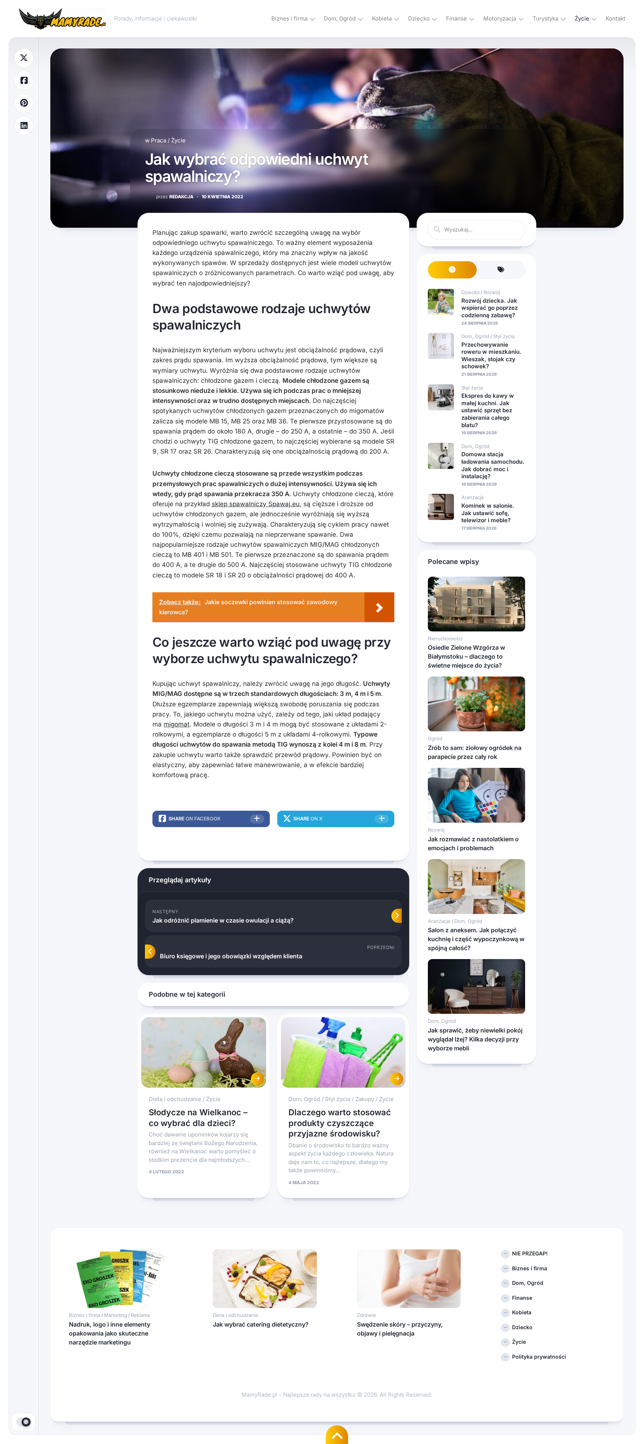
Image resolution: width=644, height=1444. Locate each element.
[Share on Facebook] (24, 80)
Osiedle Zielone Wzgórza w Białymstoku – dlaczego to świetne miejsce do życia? (466, 656)
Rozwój (491, 292)
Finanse (456, 18)
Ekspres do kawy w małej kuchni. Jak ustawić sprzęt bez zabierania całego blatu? (487, 410)
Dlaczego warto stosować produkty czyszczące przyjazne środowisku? (339, 1122)
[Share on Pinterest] (24, 103)
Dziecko (419, 18)
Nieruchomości (445, 638)
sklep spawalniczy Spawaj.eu (256, 504)
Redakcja (174, 196)
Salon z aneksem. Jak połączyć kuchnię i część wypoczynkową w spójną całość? (476, 939)
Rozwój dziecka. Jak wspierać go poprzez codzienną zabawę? (489, 308)
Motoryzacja (499, 18)
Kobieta (382, 18)
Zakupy (364, 1099)
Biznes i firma (289, 18)
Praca (158, 140)
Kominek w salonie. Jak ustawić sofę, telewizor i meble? (487, 513)
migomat (177, 724)
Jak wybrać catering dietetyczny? (261, 1324)
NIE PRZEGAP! (530, 1253)
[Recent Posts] (452, 270)
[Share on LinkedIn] (24, 125)
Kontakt (615, 18)
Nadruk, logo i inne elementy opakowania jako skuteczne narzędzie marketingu (109, 1333)
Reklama (140, 1315)
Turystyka (545, 18)
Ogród (435, 738)
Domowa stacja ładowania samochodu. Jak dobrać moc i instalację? (492, 465)
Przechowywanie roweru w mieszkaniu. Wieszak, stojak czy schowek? (491, 355)
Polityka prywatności (539, 1356)
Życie (582, 18)
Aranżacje (472, 497)
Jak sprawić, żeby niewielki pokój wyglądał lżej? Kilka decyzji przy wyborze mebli (475, 1039)
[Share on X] (24, 57)
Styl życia (337, 1099)
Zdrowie (366, 1315)
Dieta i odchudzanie (175, 1099)
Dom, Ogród (340, 18)
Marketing (115, 1315)
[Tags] (501, 270)
